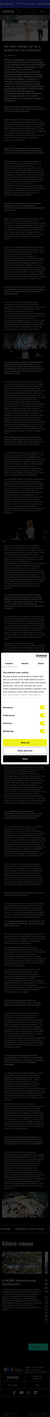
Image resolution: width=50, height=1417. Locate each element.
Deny (25, 758)
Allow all (25, 742)
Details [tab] (25, 663)
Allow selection (25, 750)
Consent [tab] (9, 663)
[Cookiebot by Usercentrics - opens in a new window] (36, 656)
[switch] (43, 715)
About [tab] (41, 663)
